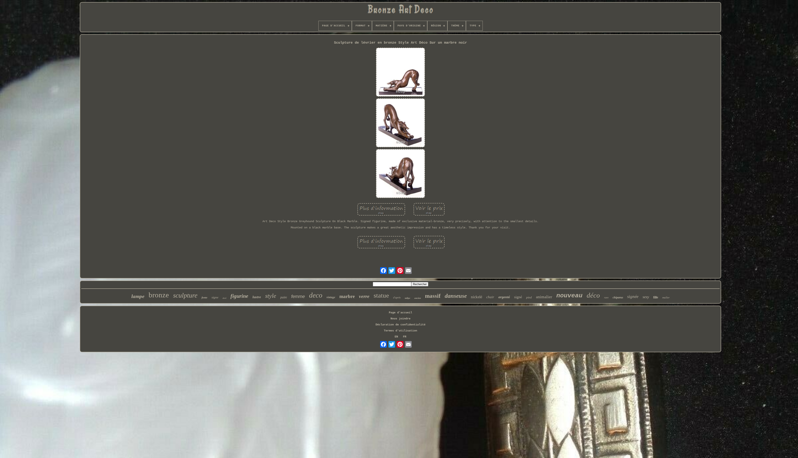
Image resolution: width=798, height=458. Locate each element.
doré (224, 298)
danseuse (456, 296)
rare (606, 297)
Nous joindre (400, 318)
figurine (239, 296)
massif (433, 296)
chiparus (618, 297)
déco (593, 295)
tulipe (407, 298)
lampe (137, 296)
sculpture (185, 295)
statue (381, 295)
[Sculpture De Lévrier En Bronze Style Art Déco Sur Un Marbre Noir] (400, 72)
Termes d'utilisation (400, 330)
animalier (544, 296)
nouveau (569, 295)
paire (283, 297)
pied (529, 297)
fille (655, 297)
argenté (504, 297)
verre (364, 296)
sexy (646, 297)
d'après (397, 297)
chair (490, 297)
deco (315, 295)
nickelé (476, 297)
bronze (159, 295)
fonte (204, 297)
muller (666, 297)
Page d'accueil (400, 312)
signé (518, 297)
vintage (330, 297)
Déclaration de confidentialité (400, 324)
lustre (256, 297)
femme (298, 296)
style (270, 295)
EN (396, 336)
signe (215, 297)
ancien (417, 298)
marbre (347, 296)
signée (632, 296)
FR (404, 336)
